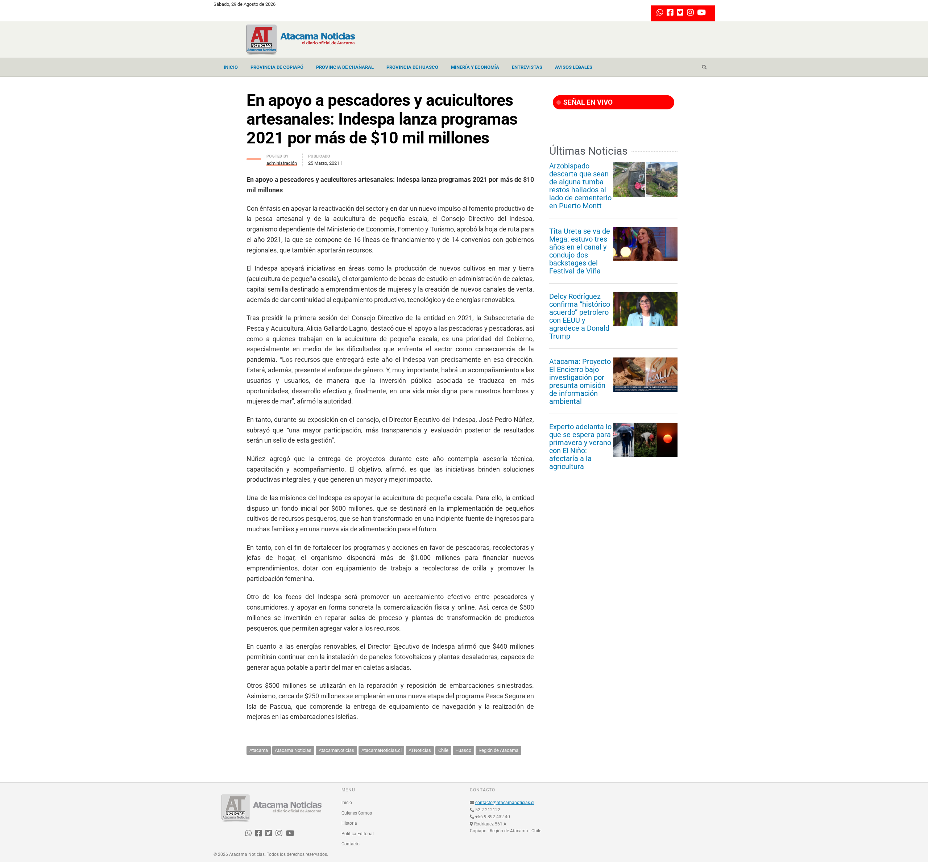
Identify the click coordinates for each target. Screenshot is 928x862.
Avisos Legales (573, 67)
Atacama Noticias (293, 750)
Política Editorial (357, 833)
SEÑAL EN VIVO (587, 102)
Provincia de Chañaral (345, 67)
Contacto (350, 843)
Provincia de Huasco (412, 67)
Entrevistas (527, 67)
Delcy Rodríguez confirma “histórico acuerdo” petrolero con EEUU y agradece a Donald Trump (579, 316)
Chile (443, 750)
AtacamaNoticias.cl (381, 750)
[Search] (704, 67)
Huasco (463, 750)
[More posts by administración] (253, 157)
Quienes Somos (356, 813)
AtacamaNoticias (336, 750)
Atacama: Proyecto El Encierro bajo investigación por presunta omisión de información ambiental (580, 381)
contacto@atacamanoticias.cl (504, 802)
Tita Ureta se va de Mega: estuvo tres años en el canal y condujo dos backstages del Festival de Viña (579, 251)
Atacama (258, 750)
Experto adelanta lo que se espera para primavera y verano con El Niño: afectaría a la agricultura (580, 446)
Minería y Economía (475, 67)
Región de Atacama (498, 750)
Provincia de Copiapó (276, 67)
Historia (349, 823)
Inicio (231, 67)
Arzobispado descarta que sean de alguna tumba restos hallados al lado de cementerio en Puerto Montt (580, 186)
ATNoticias (420, 750)
